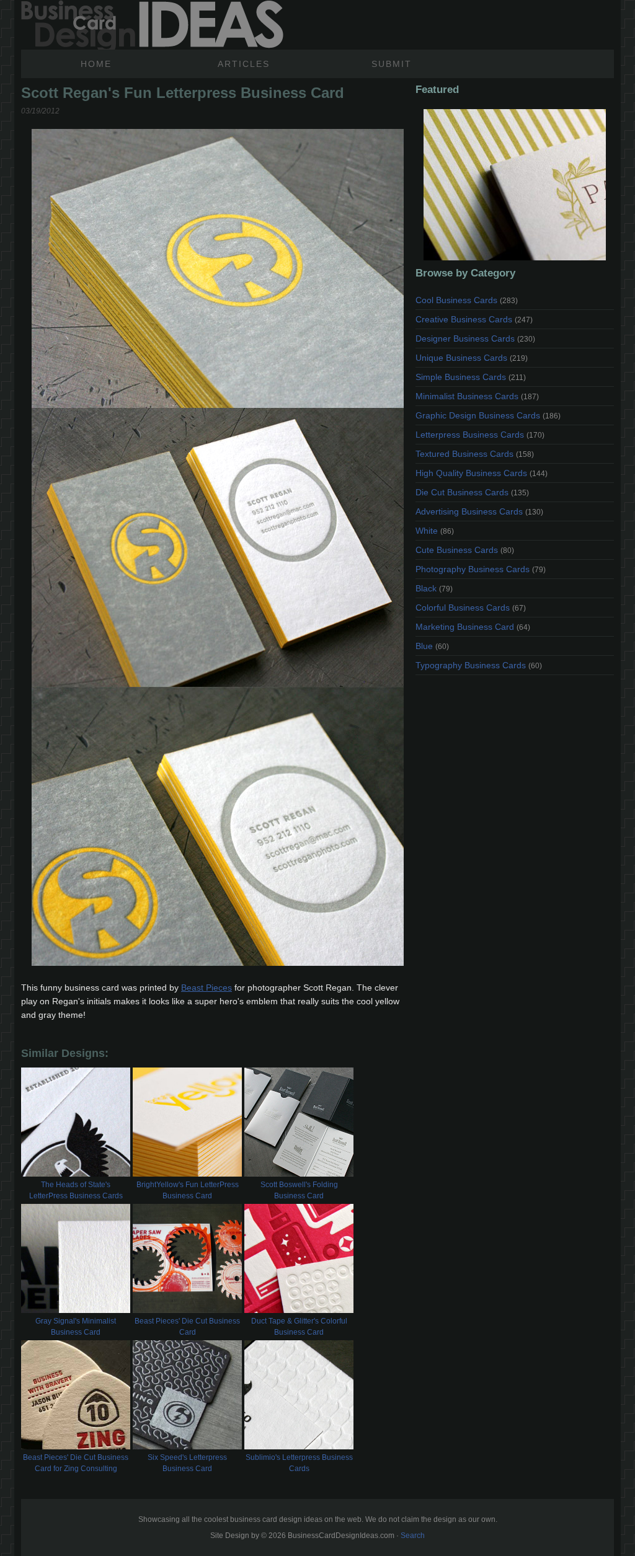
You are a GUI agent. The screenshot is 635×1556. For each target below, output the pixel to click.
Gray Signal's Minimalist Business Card (75, 1327)
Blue (432, 646)
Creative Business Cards (474, 319)
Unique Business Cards (471, 358)
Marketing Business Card (472, 627)
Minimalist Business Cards (477, 396)
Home (96, 64)
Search (413, 1535)
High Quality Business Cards (481, 473)
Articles (244, 64)
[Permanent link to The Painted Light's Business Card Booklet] (514, 184)
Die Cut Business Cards (472, 492)
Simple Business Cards (470, 377)
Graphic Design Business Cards (488, 415)
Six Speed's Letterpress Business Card (187, 1463)
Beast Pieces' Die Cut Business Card (187, 1327)
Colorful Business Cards (470, 607)
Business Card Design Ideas (152, 25)
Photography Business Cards (480, 569)
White (434, 531)
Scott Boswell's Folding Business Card (299, 1190)
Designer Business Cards (475, 338)
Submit (391, 64)
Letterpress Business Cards (479, 435)
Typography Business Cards (478, 665)
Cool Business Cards (466, 300)
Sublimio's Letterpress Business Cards (299, 1463)
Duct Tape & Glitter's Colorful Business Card (299, 1327)
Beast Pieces (206, 987)
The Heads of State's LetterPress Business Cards (76, 1190)
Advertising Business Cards (479, 511)
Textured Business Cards (474, 454)
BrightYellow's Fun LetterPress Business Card (187, 1190)
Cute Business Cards (464, 550)
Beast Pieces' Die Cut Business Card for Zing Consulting (75, 1463)
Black (434, 588)
